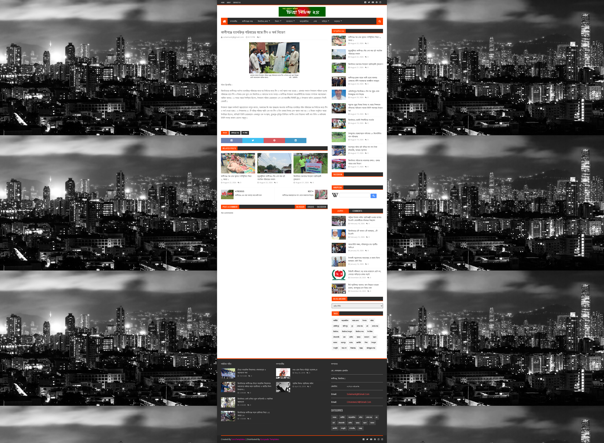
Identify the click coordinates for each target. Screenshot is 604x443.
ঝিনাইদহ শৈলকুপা (347, 332)
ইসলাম (364, 321)
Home (222, 2)
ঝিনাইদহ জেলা (263, 21)
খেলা (315, 21)
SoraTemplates (238, 439)
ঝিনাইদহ (335, 332)
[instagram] (380, 2)
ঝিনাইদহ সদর (360, 332)
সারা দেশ (344, 348)
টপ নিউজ (245, 133)
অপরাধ (334, 417)
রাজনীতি (358, 343)
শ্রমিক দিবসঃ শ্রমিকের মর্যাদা (303, 383)
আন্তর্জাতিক (304, 21)
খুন (352, 326)
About (229, 2)
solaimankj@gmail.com (358, 394)
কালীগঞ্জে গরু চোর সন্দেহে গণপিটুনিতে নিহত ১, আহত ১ (236, 177)
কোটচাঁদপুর (336, 326)
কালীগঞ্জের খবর (247, 21)
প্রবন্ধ (358, 337)
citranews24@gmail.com (359, 402)
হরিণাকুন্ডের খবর (371, 348)
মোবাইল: (334, 386)
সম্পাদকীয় (233, 21)
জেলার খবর (375, 326)
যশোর (350, 343)
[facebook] (365, 2)
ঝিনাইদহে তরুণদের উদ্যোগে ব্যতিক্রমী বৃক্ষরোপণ (307, 177)
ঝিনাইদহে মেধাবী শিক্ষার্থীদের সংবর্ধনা (361, 120)
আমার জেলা (355, 321)
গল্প (367, 326)
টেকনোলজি (336, 337)
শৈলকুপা (373, 343)
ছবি (334, 423)
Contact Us (236, 2)
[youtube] (373, 2)
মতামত (335, 343)
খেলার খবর (360, 326)
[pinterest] (376, 2)
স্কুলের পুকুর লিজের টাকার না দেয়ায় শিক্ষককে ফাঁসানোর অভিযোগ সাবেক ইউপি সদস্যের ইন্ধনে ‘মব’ (365, 107)
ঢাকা (344, 337)
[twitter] (369, 2)
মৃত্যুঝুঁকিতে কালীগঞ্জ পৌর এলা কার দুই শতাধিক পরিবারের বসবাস (271, 177)
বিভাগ (277, 21)
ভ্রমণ (374, 337)
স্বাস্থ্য (361, 348)
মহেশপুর (343, 343)
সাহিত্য (324, 21)
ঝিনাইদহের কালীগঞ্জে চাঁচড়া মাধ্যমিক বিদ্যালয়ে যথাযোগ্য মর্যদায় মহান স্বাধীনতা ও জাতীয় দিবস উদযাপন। (254, 386)
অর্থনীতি (335, 321)
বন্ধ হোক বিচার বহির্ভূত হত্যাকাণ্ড (305, 369)
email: (334, 394)
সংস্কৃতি (335, 348)
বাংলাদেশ (289, 21)
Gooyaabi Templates (269, 439)
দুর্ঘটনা (351, 337)
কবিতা (372, 321)
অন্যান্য (337, 21)
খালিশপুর (345, 326)
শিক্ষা (366, 343)
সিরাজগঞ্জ (352, 348)
